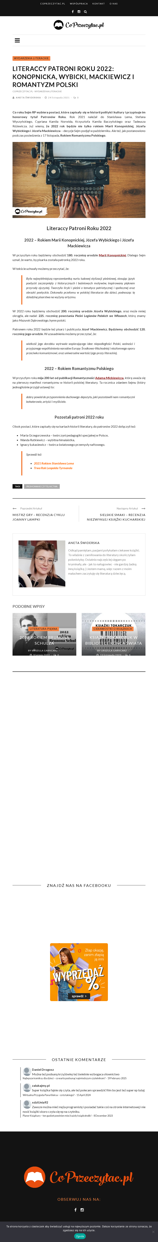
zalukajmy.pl (41, 1085)
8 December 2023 (103, 1115)
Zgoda (80, 1236)
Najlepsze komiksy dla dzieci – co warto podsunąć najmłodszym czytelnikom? (64, 1078)
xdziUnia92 (40, 1102)
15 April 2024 (83, 1095)
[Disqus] (79, 727)
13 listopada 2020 (111, 655)
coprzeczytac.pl (52, 3)
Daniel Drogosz (43, 1069)
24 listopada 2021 (59, 97)
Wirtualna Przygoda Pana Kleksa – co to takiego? (49, 1095)
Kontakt (98, 3)
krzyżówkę (65, 1074)
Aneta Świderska (28, 97)
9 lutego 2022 (41, 655)
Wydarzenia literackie (31, 58)
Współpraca (79, 3)
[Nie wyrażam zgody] (153, 1232)
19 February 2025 (117, 1078)
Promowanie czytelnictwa (41, 486)
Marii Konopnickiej (112, 255)
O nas (114, 3)
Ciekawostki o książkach (113, 628)
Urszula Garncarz (45, 650)
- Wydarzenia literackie (47, 91)
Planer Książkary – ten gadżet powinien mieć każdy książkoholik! (57, 1115)
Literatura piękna (43, 628)
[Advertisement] (45, 1029)
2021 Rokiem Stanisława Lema (54, 463)
